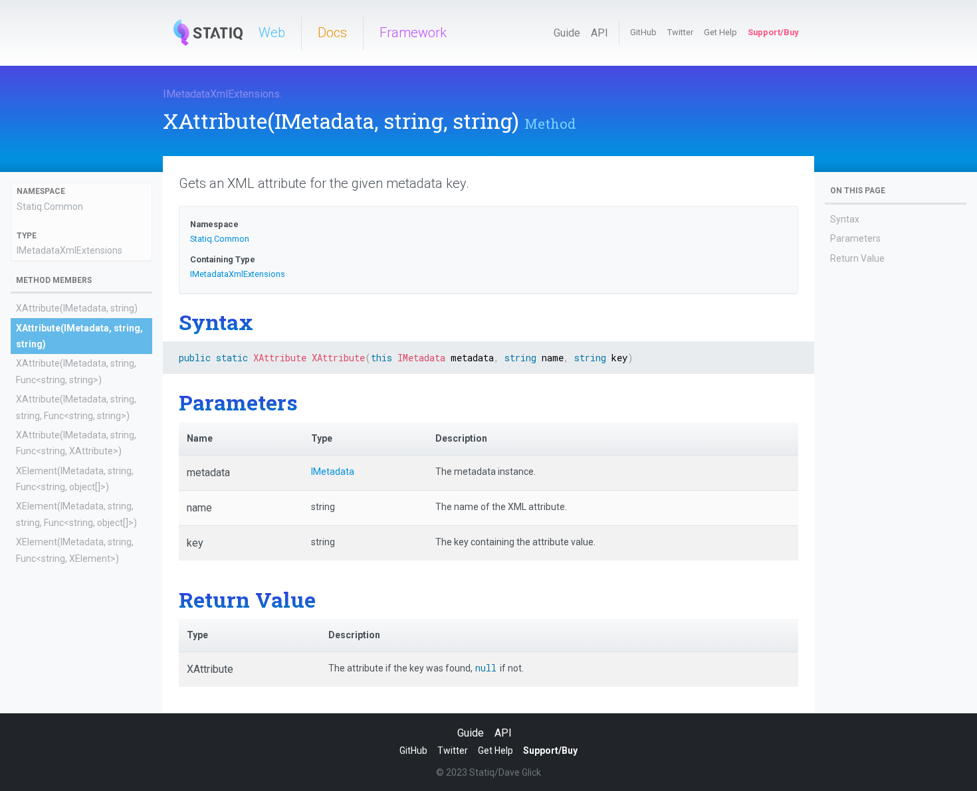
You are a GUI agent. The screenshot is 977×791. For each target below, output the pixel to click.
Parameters (855, 238)
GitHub (643, 32)
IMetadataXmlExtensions (221, 94)
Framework (413, 33)
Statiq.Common (50, 206)
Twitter (680, 32)
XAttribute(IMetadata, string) (77, 308)
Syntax (844, 219)
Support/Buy (773, 32)
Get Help (720, 32)
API (599, 33)
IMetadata (332, 471)
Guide (567, 33)
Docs (332, 33)
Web (272, 33)
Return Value (857, 258)
